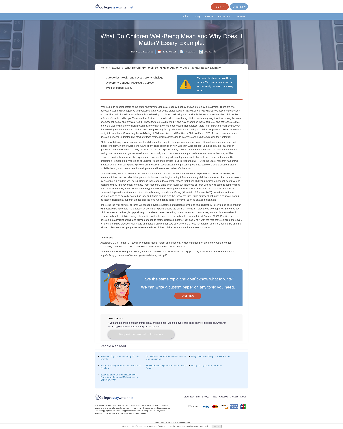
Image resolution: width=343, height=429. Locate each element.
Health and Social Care (135, 77)
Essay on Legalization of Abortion (207, 365)
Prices (186, 16)
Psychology (157, 77)
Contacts (240, 16)
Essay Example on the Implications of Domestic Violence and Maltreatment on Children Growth (119, 377)
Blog (197, 16)
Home (104, 67)
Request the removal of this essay (141, 334)
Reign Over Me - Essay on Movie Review (210, 356)
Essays (209, 16)
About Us (223, 397)
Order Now (238, 6)
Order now (188, 295)
